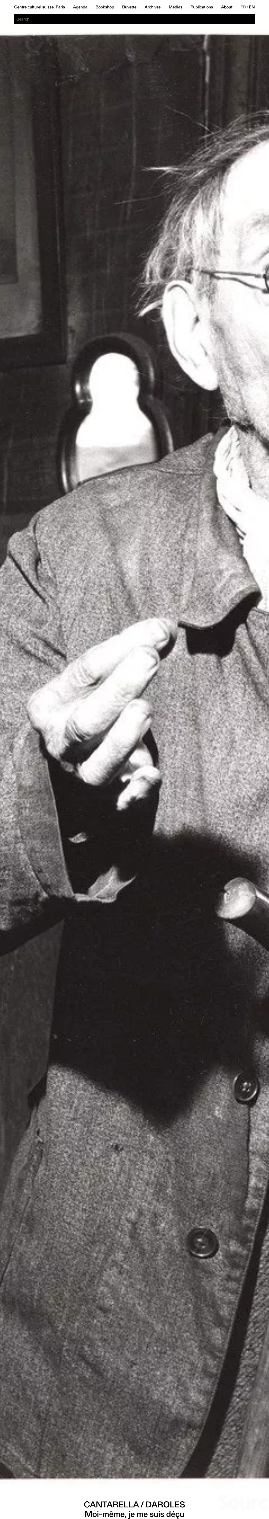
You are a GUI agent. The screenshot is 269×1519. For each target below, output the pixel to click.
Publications (201, 7)
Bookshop (104, 7)
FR (243, 7)
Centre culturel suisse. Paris (39, 7)
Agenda (80, 7)
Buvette (129, 7)
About (226, 7)
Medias (175, 7)
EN (252, 7)
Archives (152, 7)
